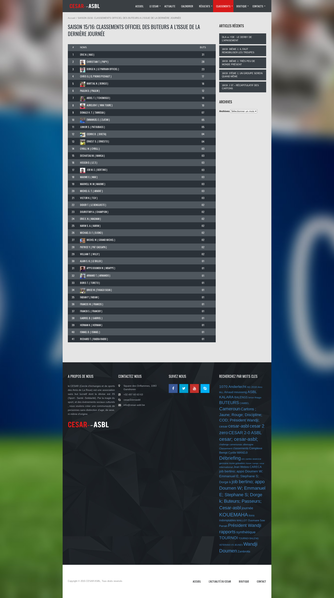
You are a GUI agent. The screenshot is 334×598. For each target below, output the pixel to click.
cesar (223, 426)
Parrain (223, 525)
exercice (257, 459)
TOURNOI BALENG (248, 538)
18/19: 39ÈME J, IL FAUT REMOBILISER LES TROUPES (238, 51)
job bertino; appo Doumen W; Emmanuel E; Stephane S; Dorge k (241, 476)
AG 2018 (252, 387)
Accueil (71, 18)
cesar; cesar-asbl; (238, 439)
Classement (225, 448)
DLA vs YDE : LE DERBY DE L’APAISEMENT (237, 39)
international (226, 467)
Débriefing (230, 458)
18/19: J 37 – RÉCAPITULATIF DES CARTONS (240, 87)
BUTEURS (229, 402)
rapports (227, 531)
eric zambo (246, 459)
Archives (224, 111)
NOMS (83, 47)
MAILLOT (242, 520)
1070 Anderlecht (232, 387)
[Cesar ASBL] (86, 6)
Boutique (244, 581)
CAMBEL (244, 403)
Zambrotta (244, 551)
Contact (261, 581)
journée (247, 508)
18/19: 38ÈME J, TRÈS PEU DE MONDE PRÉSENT (238, 63)
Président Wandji (244, 525)
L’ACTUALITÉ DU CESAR (220, 581)
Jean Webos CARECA (247, 466)
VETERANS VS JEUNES (231, 545)
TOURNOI (228, 538)
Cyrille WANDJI (238, 452)
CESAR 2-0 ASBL (245, 432)
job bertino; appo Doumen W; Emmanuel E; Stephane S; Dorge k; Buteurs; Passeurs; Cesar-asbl (242, 494)
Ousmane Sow (256, 520)
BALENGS (241, 397)
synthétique (246, 532)
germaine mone (227, 463)
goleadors (240, 463)
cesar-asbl (238, 426)
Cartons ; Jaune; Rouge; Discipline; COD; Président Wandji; (240, 414)
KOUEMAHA (233, 514)
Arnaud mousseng (235, 392)
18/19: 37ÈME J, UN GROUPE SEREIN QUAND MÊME (242, 75)
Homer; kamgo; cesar (255, 463)
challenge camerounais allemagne (236, 444)
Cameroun (229, 408)
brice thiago (254, 397)
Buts (203, 47)
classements (240, 448)
